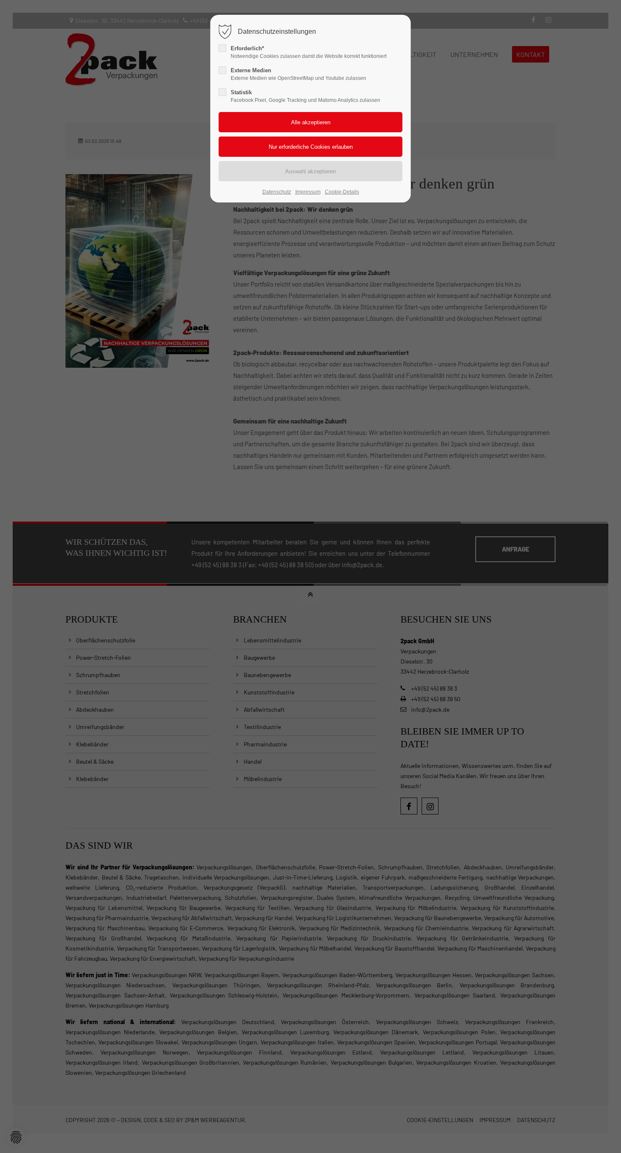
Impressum (308, 192)
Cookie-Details (342, 192)
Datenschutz (276, 192)
